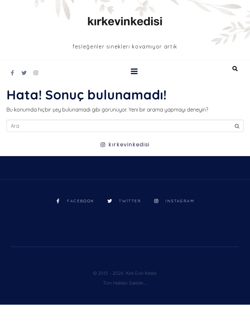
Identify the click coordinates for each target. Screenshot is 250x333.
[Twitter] (24, 72)
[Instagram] (35, 72)
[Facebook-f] (12, 72)
